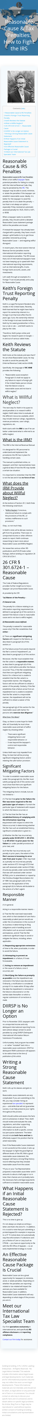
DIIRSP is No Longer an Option (16, 131)
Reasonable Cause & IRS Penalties (17, 113)
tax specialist (18, 1103)
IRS (23, 188)
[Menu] (19, 12)
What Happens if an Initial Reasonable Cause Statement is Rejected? (16, 141)
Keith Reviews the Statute (14, 120)
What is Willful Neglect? (13, 123)
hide (23, 108)
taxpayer (21, 179)
